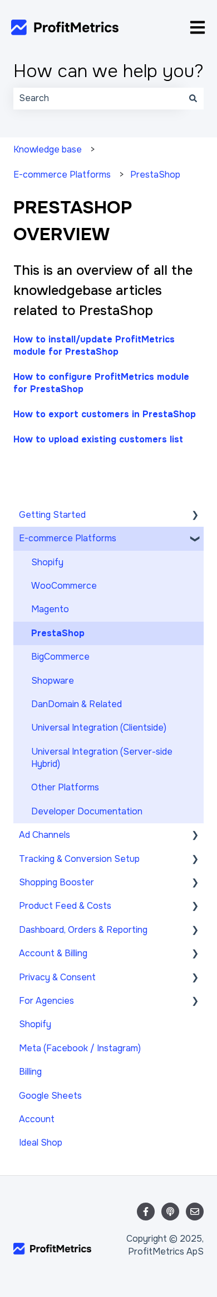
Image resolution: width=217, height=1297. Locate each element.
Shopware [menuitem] (52, 680)
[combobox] (98, 98)
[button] (195, 515)
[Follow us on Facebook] (146, 1211)
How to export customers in (104, 414)
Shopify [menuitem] (47, 562)
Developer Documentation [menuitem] (86, 811)
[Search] (193, 98)
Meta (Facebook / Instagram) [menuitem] (80, 1048)
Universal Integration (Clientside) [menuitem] (98, 727)
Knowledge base (47, 149)
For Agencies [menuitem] (46, 1001)
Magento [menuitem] (50, 609)
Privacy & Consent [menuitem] (57, 977)
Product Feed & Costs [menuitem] (65, 906)
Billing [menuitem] (30, 1071)
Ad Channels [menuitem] (44, 835)
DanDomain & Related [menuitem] (76, 704)
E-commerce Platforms (62, 174)
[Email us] (195, 1211)
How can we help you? (108, 71)
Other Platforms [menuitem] (65, 787)
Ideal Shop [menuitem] (40, 1142)
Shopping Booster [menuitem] (56, 882)
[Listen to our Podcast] (170, 1211)
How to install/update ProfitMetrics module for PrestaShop (94, 345)
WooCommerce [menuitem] (64, 586)
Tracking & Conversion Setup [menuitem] (79, 859)
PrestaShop (155, 174)
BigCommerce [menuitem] (60, 656)
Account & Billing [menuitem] (53, 953)
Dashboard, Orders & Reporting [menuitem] (83, 930)
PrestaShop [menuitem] (58, 633)
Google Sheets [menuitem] (50, 1096)
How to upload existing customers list (98, 439)
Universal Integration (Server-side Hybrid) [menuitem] (101, 758)
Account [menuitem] (37, 1119)
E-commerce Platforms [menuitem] (67, 538)
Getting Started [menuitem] (52, 515)
